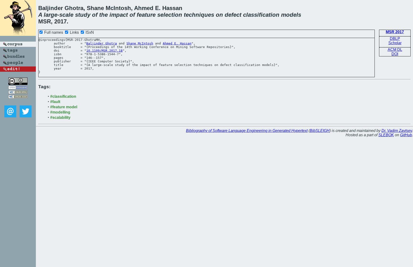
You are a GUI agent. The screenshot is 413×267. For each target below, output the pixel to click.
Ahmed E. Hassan (177, 43)
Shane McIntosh (139, 43)
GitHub (406, 135)
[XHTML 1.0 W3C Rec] (17, 93)
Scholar (395, 43)
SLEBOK (386, 135)
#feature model (63, 107)
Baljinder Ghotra (101, 43)
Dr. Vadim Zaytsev (396, 131)
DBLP (395, 39)
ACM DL (395, 50)
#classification (63, 96)
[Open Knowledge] (17, 88)
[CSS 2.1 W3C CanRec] (17, 102)
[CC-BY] (17, 84)
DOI (394, 54)
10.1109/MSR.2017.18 (104, 50)
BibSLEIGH (320, 131)
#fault (55, 102)
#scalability (60, 117)
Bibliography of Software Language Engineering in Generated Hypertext (247, 131)
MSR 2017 (395, 32)
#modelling (60, 112)
